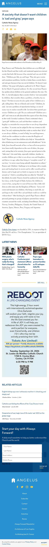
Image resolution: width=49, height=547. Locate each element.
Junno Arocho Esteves (39, 269)
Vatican (5, 11)
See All (41, 282)
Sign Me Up (6, 464)
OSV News (5, 419)
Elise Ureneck (6, 407)
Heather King (6, 267)
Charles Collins (6, 397)
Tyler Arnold (21, 269)
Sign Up (43, 466)
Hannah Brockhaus (23, 271)
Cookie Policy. (6, 544)
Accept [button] (44, 542)
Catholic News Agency (10, 23)
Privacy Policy (29, 542)
